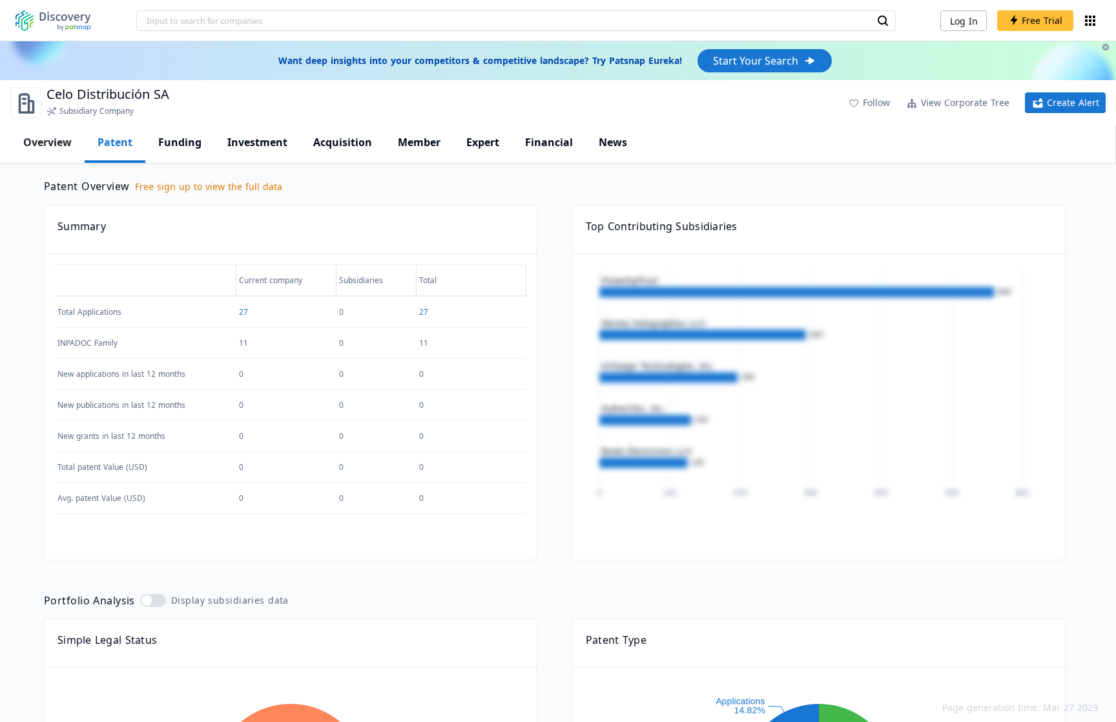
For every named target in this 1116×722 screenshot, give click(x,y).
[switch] (153, 600)
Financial (549, 142)
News (613, 142)
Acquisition (342, 142)
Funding (180, 142)
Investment (257, 142)
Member (419, 142)
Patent (115, 142)
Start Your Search (755, 61)
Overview (47, 142)
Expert (482, 142)
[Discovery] (53, 20)
